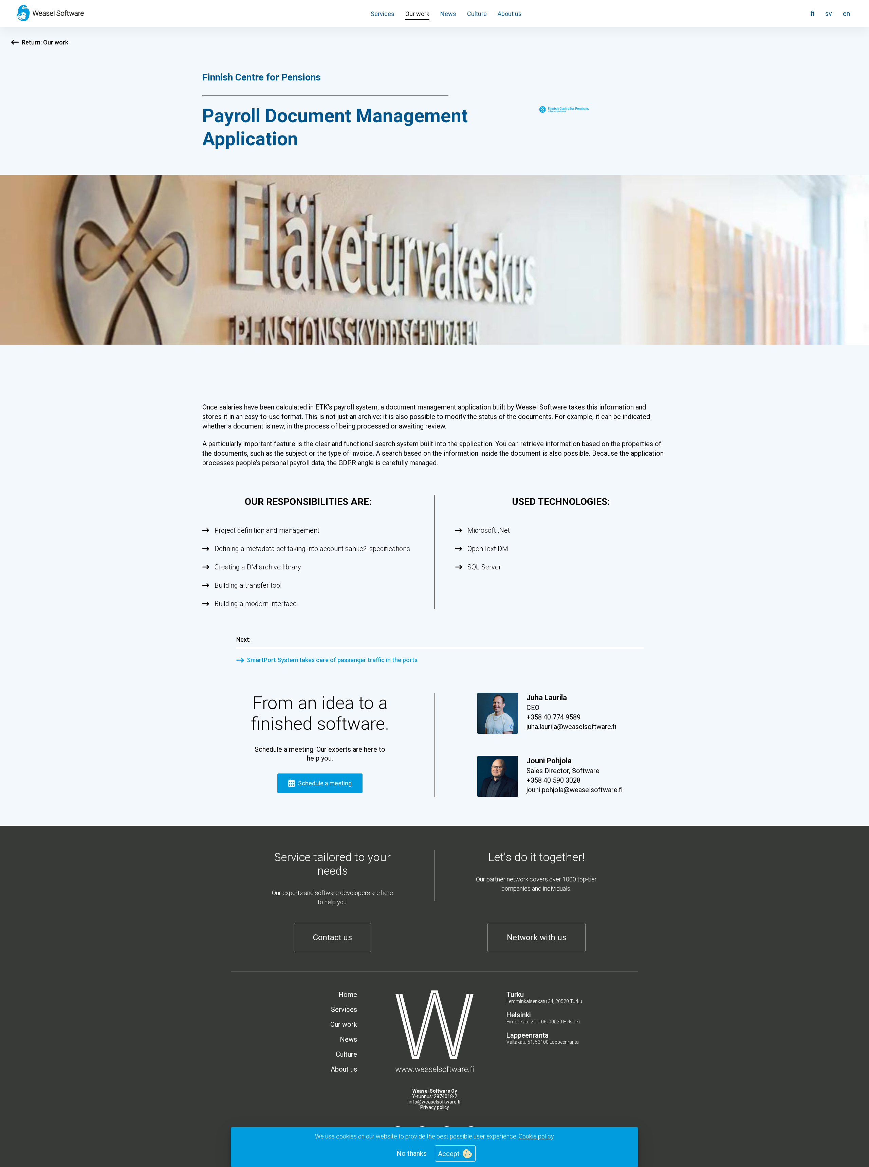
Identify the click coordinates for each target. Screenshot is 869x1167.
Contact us (332, 937)
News (448, 13)
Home (347, 994)
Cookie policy (536, 1136)
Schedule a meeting (325, 783)
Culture (477, 13)
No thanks (411, 1153)
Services (382, 13)
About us (510, 13)
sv (828, 14)
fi (812, 14)
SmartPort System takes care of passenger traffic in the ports (332, 659)
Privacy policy (434, 1107)
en (846, 14)
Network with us (536, 937)
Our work (417, 13)
